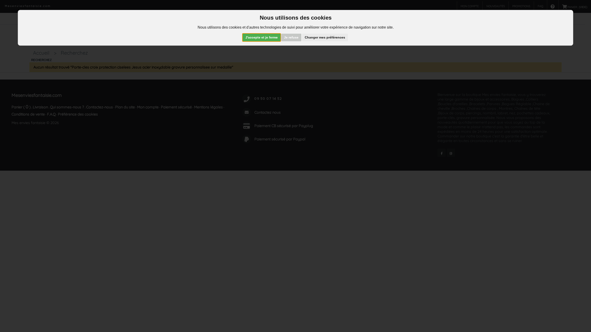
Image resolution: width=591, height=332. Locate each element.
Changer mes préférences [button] (325, 37)
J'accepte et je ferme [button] (261, 37)
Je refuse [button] (291, 37)
